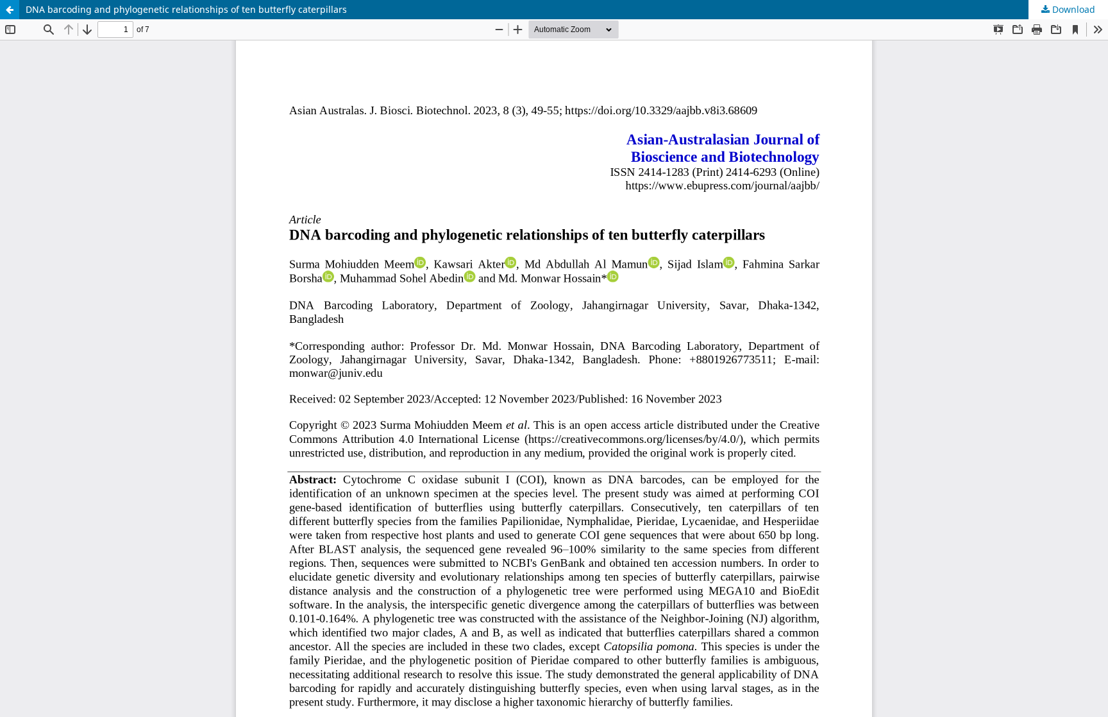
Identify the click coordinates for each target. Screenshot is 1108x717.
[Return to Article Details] (9, 9)
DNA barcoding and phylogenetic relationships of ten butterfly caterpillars (186, 9)
